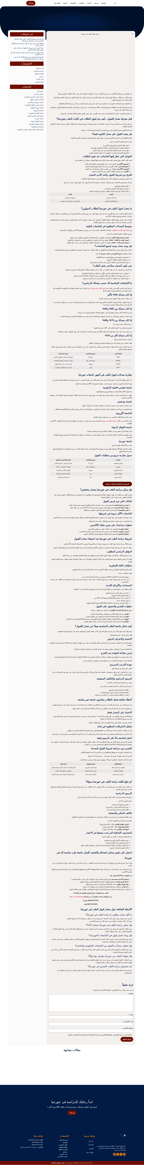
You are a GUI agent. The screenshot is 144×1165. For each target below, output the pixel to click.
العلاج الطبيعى (39, 82)
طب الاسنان (40, 79)
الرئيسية (103, 3)
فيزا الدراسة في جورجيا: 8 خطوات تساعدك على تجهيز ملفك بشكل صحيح (28, 49)
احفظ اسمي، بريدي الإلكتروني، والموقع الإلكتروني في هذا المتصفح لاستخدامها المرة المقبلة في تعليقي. (100, 1035)
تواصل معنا (57, 3)
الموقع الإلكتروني (128, 1028)
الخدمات (89, 3)
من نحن (96, 3)
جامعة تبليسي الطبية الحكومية (34, 105)
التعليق (130, 993)
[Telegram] (114, 1154)
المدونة (65, 3)
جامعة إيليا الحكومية (37, 127)
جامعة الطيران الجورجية (36, 113)
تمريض (41, 76)
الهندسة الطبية (39, 74)
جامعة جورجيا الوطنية (37, 108)
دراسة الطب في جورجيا (99, 288)
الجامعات (81, 3)
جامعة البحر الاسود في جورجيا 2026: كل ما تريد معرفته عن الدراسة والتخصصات (29, 58)
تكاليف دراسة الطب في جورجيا (111, 421)
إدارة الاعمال (40, 68)
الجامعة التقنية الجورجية (36, 124)
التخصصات (73, 3)
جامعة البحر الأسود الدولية (36, 116)
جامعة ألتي (40, 91)
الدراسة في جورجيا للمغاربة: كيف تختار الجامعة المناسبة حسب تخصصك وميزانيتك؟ (29, 40)
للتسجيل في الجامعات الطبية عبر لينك (117, 484)
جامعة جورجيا (39, 118)
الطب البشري (63, 1145)
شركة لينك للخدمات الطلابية (121, 230)
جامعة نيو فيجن (39, 94)
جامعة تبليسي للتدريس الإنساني (34, 97)
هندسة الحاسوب (38, 71)
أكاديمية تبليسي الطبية (37, 99)
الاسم (130, 1014)
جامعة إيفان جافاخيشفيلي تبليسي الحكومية (30, 129)
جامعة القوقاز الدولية (37, 121)
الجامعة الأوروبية (38, 110)
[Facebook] (124, 1154)
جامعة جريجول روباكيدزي (36, 102)
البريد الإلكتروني (127, 1021)
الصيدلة (65, 1142)
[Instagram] (121, 1154)
